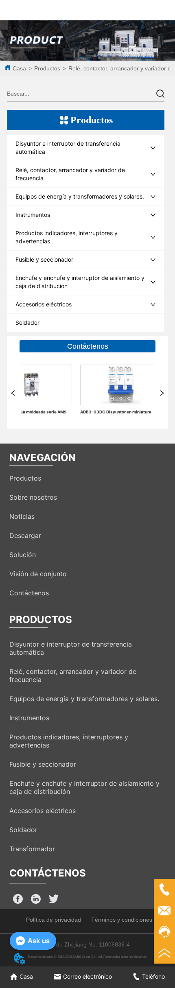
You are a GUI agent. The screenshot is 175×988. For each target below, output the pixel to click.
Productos (47, 68)
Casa (19, 68)
